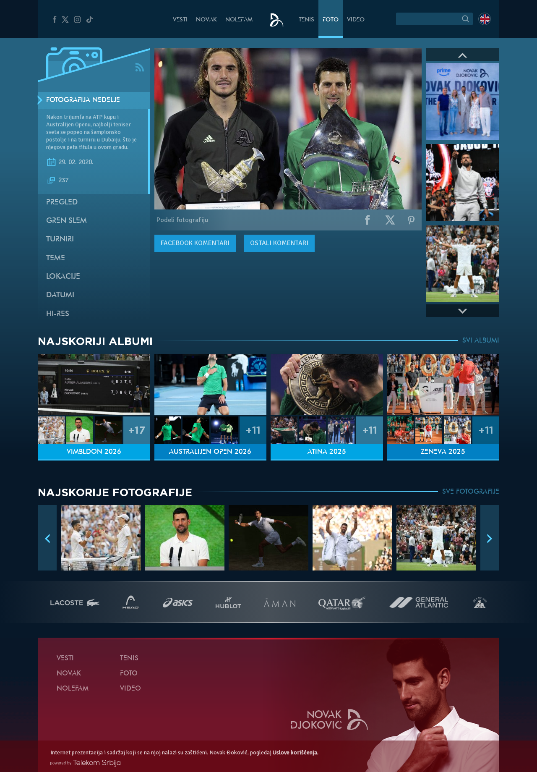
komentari (195, 243)
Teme (55, 258)
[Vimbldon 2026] (94, 384)
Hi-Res (57, 314)
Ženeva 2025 (443, 452)
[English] (484, 19)
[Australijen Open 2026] (210, 384)
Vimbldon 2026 (94, 452)
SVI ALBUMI (480, 341)
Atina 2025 (327, 452)
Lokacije (63, 277)
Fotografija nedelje (83, 100)
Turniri (60, 239)
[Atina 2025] (327, 384)
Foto (331, 20)
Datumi (60, 295)
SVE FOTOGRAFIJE (470, 492)
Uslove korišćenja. (295, 752)
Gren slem (66, 221)
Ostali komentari (279, 243)
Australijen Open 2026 (210, 452)
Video (356, 20)
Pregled (62, 203)
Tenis (306, 20)
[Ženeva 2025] (443, 384)
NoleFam (239, 20)
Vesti (180, 20)
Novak (206, 20)
